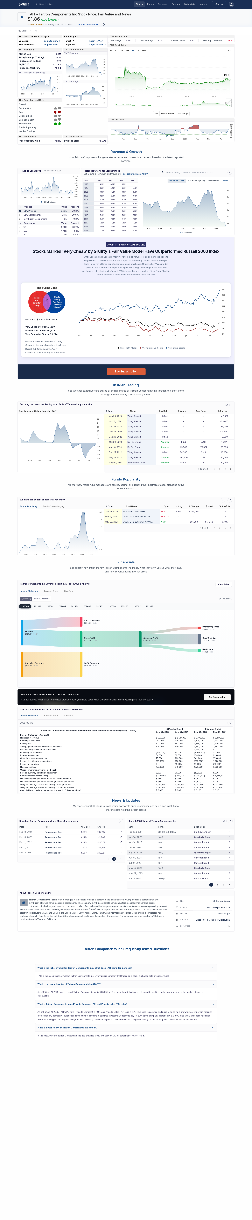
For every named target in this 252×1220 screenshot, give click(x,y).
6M (127, 51)
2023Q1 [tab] (149, 606)
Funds (150, 4)
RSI (156, 113)
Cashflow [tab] (68, 591)
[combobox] (61, 4)
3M (121, 51)
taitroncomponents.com (218, 907)
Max (144, 51)
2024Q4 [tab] (62, 606)
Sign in (219, 4)
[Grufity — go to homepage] (26, 4)
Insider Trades (167, 113)
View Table (224, 584)
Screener (163, 4)
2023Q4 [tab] (112, 606)
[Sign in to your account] (231, 4)
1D (111, 51)
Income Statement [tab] (29, 591)
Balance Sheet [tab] (51, 591)
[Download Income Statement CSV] (230, 723)
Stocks (139, 4)
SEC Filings (183, 113)
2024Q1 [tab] (99, 606)
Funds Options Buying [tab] (53, 506)
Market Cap (213, 181)
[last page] (231, 469)
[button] (109, 411)
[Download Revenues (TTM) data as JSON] (230, 172)
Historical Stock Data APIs (135, 174)
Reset (230, 51)
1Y (133, 51)
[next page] (225, 469)
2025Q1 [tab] (50, 606)
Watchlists (189, 4)
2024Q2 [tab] (87, 606)
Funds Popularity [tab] (28, 506)
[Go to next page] (229, 885)
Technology (224, 913)
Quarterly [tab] (26, 599)
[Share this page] (104, 24)
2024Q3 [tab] (74, 606)
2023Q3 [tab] (124, 606)
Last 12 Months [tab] (42, 599)
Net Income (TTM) (196, 181)
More (202, 4)
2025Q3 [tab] (25, 606)
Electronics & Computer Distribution (213, 920)
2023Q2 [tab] (137, 606)
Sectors (176, 4)
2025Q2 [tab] (37, 606)
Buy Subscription (126, 371)
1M (116, 51)
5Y (138, 51)
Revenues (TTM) (176, 181)
